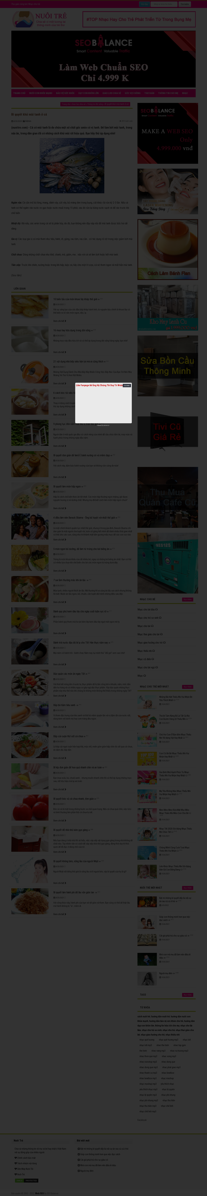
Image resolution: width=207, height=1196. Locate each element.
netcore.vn (106, 425)
